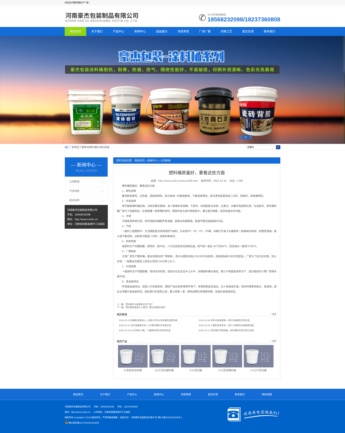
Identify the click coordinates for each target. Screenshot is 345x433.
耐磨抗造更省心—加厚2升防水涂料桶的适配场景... (149, 320)
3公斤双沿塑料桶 (164, 370)
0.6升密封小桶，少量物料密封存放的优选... (145, 330)
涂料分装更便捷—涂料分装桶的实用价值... (225, 320)
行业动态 (74, 190)
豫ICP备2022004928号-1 (170, 417)
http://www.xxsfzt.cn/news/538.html (178, 180)
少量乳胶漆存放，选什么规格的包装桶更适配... (227, 325)
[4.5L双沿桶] (196, 356)
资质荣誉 (183, 31)
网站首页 (75, 31)
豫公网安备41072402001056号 (84, 423)
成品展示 (161, 31)
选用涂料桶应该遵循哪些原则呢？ (88, 147)
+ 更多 (273, 314)
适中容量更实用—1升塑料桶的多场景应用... (145, 325)
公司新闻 (165, 160)
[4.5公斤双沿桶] (259, 356)
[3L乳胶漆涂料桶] (133, 356)
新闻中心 (140, 31)
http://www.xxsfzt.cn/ (86, 219)
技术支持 (74, 200)
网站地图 (267, 394)
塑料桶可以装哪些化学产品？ (140, 304)
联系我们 (269, 31)
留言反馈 (248, 31)
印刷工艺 (226, 31)
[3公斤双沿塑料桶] (164, 356)
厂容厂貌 (205, 31)
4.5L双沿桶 (195, 370)
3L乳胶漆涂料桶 (133, 370)
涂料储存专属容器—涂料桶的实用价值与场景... (227, 330)
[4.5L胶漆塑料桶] (227, 356)
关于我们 (97, 31)
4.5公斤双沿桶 (258, 370)
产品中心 (118, 31)
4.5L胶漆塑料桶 (227, 370)
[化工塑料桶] (102, 22)
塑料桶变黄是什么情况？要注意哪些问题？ (146, 307)
